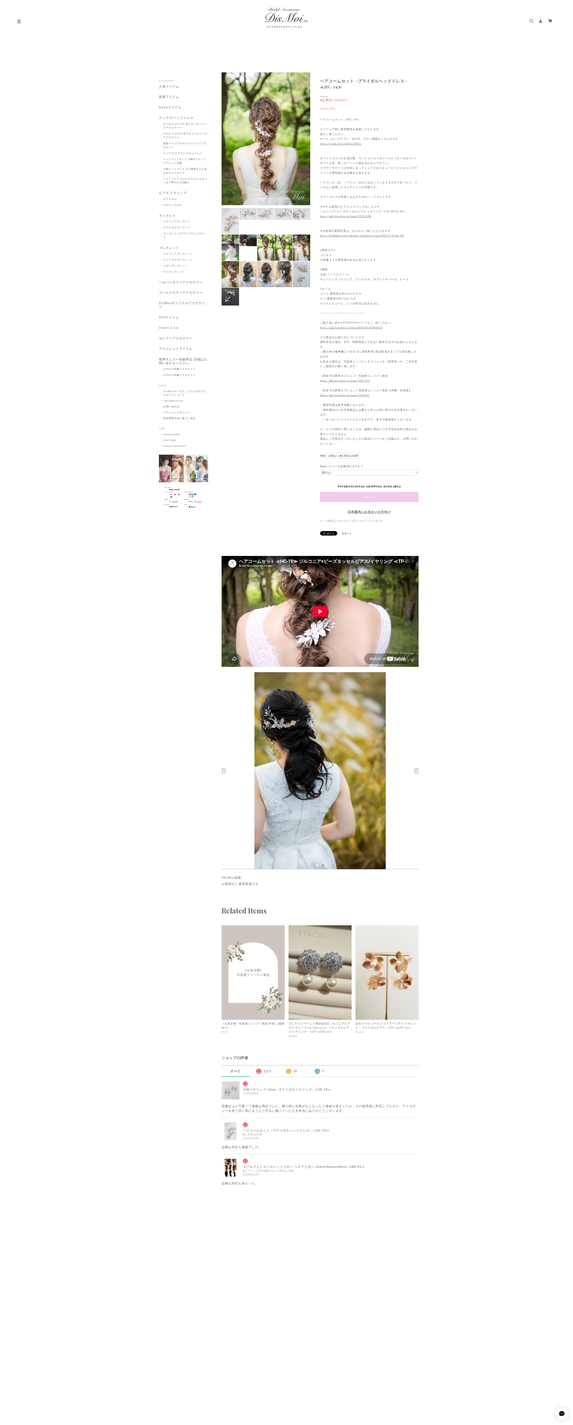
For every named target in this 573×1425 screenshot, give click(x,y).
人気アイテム (169, 87)
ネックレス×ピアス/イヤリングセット (184, 235)
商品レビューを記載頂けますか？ (341, 466)
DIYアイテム (169, 318)
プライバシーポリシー (176, 412)
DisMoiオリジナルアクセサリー (182, 305)
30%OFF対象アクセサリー (179, 375)
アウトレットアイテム (175, 349)
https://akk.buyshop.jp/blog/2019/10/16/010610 (351, 327)
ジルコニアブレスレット (178, 254)
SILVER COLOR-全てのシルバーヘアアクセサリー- (185, 126)
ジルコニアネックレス (176, 221)
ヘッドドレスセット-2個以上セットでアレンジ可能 (184, 161)
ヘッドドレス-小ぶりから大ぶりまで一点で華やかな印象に (185, 181)
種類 (323, 455)
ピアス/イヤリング (173, 193)
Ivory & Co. (169, 328)
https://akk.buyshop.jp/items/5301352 (345, 380)
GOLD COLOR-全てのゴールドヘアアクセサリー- (185, 135)
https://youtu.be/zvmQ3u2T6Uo (340, 143)
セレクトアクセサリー (175, 339)
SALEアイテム (170, 108)
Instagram (171, 434)
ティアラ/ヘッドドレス (176, 118)
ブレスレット (169, 248)
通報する (347, 533)
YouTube (169, 440)
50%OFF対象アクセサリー (179, 369)
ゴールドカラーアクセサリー (180, 293)
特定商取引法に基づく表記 (179, 418)
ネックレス (167, 216)
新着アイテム (169, 97)
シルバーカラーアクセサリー (180, 283)
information (173, 401)
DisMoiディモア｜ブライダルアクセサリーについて (184, 393)
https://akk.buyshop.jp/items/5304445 (345, 395)
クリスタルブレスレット (178, 260)
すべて (236, 1071)
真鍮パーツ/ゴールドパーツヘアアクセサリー (185, 145)
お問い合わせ (171, 407)
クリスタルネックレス (176, 227)
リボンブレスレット (175, 266)
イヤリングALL (172, 205)
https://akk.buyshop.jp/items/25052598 (345, 216)
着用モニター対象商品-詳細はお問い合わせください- (183, 362)
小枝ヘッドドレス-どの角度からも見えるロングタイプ (185, 171)
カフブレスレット (174, 272)
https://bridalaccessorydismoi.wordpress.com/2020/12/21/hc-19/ (362, 235)
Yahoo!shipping (174, 446)
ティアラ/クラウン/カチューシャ (182, 153)
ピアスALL (170, 199)
